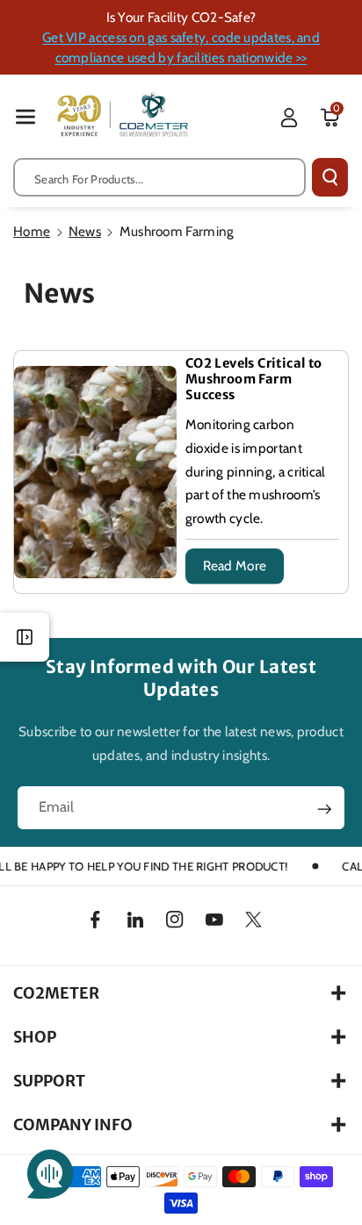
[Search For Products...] (330, 177)
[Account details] (289, 117)
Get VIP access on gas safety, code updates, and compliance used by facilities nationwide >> (181, 47)
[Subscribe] (325, 809)
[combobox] (159, 177)
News (85, 231)
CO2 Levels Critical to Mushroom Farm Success (253, 379)
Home (31, 231)
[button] (25, 116)
